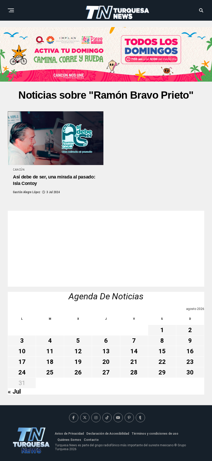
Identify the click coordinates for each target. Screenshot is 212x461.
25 (50, 372)
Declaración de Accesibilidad (107, 433)
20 (106, 361)
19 (78, 361)
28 (134, 372)
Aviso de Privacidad (69, 433)
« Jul (14, 391)
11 (50, 351)
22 (162, 361)
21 (134, 361)
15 (162, 351)
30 (190, 372)
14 (134, 351)
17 (22, 361)
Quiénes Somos (69, 440)
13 (106, 351)
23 (190, 361)
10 (22, 351)
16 (190, 351)
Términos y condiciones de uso (155, 433)
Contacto (91, 440)
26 (78, 372)
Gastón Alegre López (26, 192)
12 (78, 351)
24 (22, 372)
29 (162, 372)
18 (50, 361)
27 (106, 372)
